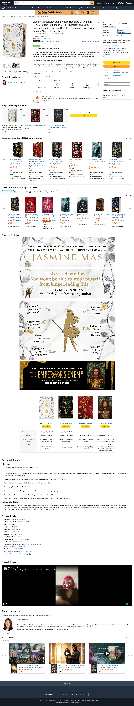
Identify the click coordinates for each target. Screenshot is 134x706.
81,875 (53, 218)
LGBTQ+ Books (10, 16)
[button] (4, 8)
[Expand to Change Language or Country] (72, 694)
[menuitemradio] (127, 604)
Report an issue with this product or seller (48, 77)
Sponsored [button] (4, 640)
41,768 (35, 220)
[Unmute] (130, 604)
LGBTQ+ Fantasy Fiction (16, 548)
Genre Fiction (31, 16)
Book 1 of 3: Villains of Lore (41, 38)
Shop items (58, 46)
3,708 (104, 218)
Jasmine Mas (39, 34)
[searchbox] (54, 3)
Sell (103, 8)
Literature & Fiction (21, 16)
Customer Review (13, 570)
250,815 (87, 218)
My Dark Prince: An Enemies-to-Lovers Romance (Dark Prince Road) (111, 666)
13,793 (70, 220)
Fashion (108, 8)
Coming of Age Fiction (42, 16)
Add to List (107, 84)
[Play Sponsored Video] (67, 653)
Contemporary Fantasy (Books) (17, 546)
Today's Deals (80, 8)
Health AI (10, 8)
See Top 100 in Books (34, 544)
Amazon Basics (31, 8)
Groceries (61, 8)
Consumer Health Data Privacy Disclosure (69, 700)
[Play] (3, 604)
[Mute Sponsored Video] (42, 661)
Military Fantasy (49, 221)
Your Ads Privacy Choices (88, 700)
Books (89, 8)
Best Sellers (41, 8)
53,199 (18, 220)
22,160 (122, 220)
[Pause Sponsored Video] (42, 658)
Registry (115, 8)
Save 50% (36, 46)
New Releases (51, 8)
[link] (35, 115)
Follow (23, 82)
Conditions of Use (42, 700)
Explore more (45, 100)
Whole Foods (70, 8)
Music (122, 8)
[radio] (109, 24)
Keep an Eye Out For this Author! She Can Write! (35, 570)
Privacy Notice (52, 700)
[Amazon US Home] (48, 695)
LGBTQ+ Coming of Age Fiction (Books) (20, 551)
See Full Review (56, 570)
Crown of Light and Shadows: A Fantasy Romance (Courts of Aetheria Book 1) (71, 666)
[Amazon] (6, 2)
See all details (37, 92)
